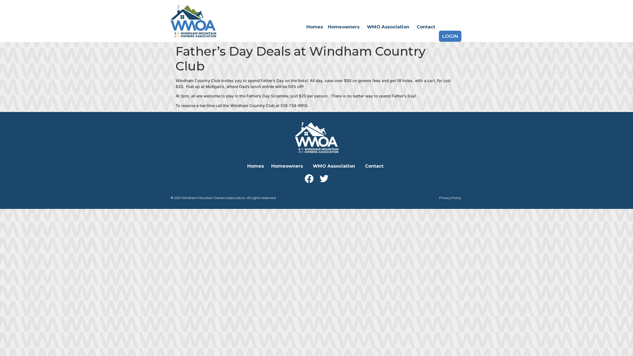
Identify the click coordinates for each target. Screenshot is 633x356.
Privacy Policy (450, 198)
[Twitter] (324, 178)
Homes (314, 27)
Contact (426, 27)
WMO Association (388, 27)
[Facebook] (309, 178)
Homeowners (344, 27)
